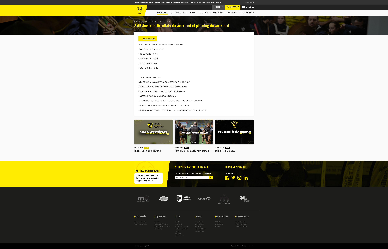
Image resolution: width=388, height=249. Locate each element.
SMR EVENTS (232, 12)
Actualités (144, 21)
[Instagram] (250, 7)
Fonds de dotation (246, 12)
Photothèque (219, 224)
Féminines (178, 233)
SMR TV (217, 222)
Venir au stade (199, 224)
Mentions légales (235, 246)
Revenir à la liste (149, 39)
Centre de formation (181, 229)
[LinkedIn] (253, 7)
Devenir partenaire (241, 224)
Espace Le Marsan (200, 229)
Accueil (137, 21)
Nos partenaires (240, 222)
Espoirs (177, 231)
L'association (179, 224)
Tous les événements (140, 224)
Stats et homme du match (162, 226)
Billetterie (244, 246)
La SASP (177, 222)
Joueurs (157, 222)
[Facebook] (243, 7)
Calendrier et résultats (161, 224)
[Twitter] (247, 7)
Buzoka (217, 226)
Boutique (198, 226)
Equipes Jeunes (179, 236)
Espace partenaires (241, 226)
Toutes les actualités (157, 21)
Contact (251, 246)
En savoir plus (249, 2)
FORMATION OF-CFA (182, 226)
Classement (158, 229)
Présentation (199, 222)
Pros (167, 21)
